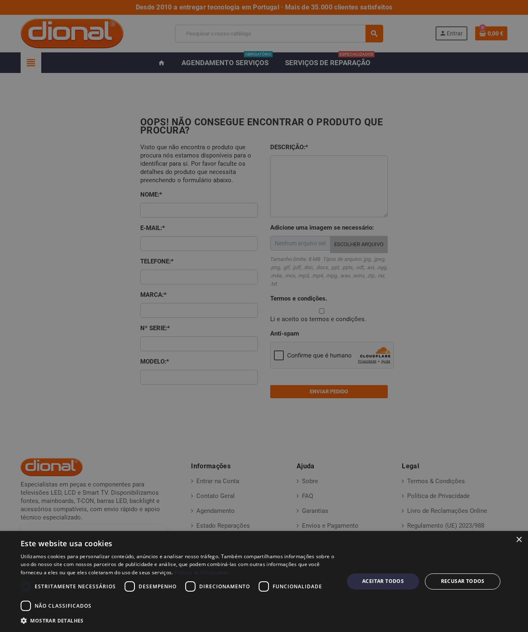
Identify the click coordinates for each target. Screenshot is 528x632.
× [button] (519, 540)
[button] (178, 621)
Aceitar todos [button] (383, 581)
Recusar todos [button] (463, 581)
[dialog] (264, 581)
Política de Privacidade (201, 572)
